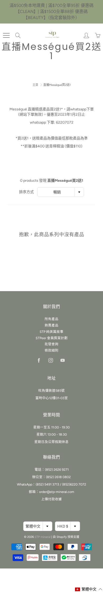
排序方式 (26, 192)
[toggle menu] (6, 35)
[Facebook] (38, 360)
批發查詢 (51, 344)
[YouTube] (62, 360)
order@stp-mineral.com (56, 492)
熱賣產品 (51, 325)
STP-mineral (42, 537)
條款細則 (51, 350)
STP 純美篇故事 (51, 332)
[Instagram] (50, 360)
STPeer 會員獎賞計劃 (52, 338)
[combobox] (60, 192)
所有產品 (51, 319)
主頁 (35, 85)
